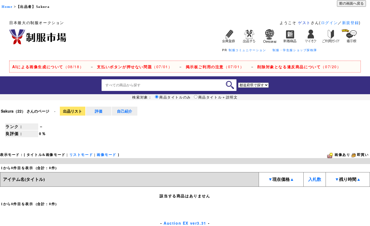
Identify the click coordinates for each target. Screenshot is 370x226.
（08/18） (48, 66)
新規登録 (350, 22)
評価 (98, 111)
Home (7, 7)
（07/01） (134, 66)
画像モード (106, 155)
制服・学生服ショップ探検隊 (294, 50)
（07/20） (299, 66)
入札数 (314, 179)
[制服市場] (37, 36)
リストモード (81, 155)
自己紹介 (124, 111)
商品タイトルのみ (175, 97)
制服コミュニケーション (247, 50)
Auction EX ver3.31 (185, 223)
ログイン (329, 22)
